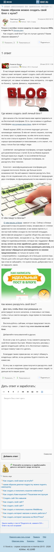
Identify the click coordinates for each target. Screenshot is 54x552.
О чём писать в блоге (13, 222)
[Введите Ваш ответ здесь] (27, 422)
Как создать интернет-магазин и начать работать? (25, 513)
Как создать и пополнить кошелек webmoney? (23, 490)
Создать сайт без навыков (14, 498)
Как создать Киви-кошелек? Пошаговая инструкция (25, 494)
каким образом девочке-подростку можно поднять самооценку (24, 485)
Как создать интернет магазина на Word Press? (23, 517)
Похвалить (9, 42)
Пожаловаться (24, 42)
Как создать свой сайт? (13, 501)
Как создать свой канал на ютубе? (18, 480)
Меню (9, 2)
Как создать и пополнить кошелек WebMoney (22, 509)
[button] (4, 392)
